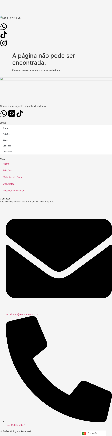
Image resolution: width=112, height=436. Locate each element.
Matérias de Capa (12, 177)
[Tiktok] (19, 113)
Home (6, 163)
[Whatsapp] (3, 113)
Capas (5, 140)
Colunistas (7, 151)
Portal (5, 128)
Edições (6, 134)
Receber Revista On (13, 190)
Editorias (7, 146)
